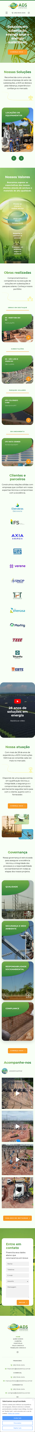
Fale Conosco (18, 1345)
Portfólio (18, 1343)
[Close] (33, 1400)
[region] (17, 1415)
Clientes (18, 1341)
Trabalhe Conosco (18, 1348)
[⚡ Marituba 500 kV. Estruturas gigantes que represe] (17, 1159)
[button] (13, 158)
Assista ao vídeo (17, 721)
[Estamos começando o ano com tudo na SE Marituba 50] (17, 1192)
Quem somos (18, 1339)
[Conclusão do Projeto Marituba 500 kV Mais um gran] (17, 1093)
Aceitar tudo (17, 1418)
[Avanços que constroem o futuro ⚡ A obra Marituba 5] (17, 1126)
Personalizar (17, 1423)
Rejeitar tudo (17, 1428)
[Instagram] (29, 13)
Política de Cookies (13, 1413)
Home (18, 1337)
